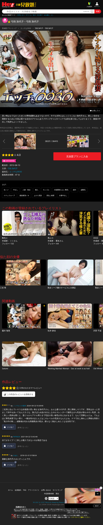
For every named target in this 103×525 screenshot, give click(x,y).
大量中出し (63, 195)
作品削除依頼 (49, 494)
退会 (57, 494)
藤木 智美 (6, 330)
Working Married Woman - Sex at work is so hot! (69, 368)
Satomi (5, 368)
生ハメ (6, 190)
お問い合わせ (46, 490)
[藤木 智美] (24, 316)
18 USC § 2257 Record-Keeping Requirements (51, 502)
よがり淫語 (38, 195)
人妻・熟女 (27, 190)
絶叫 (74, 190)
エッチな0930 (26, 28)
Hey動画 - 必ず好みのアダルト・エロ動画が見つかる (8, 4)
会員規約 (18, 490)
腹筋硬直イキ (24, 195)
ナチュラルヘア (9, 195)
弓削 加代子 (13, 168)
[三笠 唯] (23, 273)
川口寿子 (40, 15)
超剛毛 (83, 190)
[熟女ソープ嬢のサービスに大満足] (71, 273)
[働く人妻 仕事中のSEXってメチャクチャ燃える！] (70, 353)
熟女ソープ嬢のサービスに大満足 (62, 287)
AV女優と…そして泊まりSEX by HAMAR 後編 (49, 15)
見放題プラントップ (9, 28)
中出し (15, 190)
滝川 (34, 15)
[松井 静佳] (70, 316)
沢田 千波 (97, 330)
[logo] (25, 4)
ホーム (10, 490)
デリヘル (29, 15)
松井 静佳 (52, 330)
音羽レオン (21, 15)
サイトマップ (57, 490)
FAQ (24, 490)
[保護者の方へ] (51, 513)
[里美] (24, 353)
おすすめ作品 (9, 161)
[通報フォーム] (51, 518)
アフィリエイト (33, 490)
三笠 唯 (3, 287)
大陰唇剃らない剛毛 (61, 190)
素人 (36, 190)
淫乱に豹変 (50, 195)
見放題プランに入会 (77, 156)
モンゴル (46, 190)
